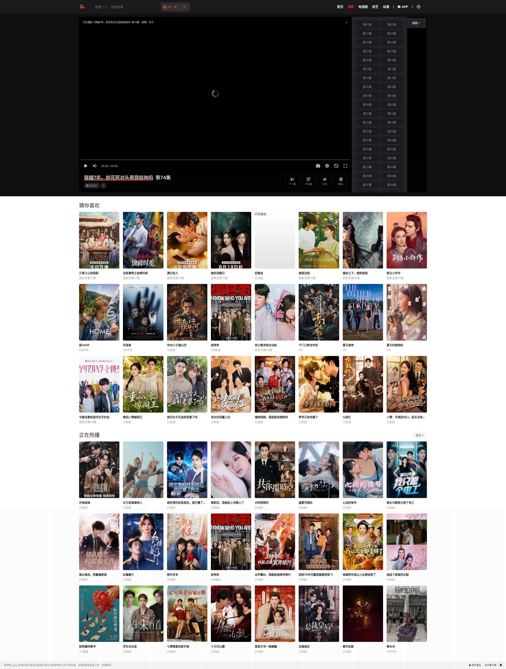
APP (405, 7)
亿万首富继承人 (132, 502)
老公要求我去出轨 (266, 345)
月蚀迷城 (84, 502)
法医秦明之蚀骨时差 (135, 273)
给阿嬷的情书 (87, 646)
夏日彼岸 (348, 345)
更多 (418, 435)
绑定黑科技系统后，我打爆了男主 (187, 502)
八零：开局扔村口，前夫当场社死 (407, 417)
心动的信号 (350, 502)
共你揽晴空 (262, 502)
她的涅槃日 (218, 273)
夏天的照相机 (395, 345)
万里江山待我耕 (88, 273)
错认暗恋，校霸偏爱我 (93, 574)
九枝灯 (347, 417)
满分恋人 (172, 273)
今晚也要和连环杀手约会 (94, 417)
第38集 (391, 184)
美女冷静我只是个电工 (400, 502)
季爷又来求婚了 (308, 417)
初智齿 (259, 273)
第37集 (367, 184)
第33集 (367, 167)
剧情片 (93, 185)
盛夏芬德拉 (305, 502)
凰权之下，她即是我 (355, 273)
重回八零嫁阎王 (132, 417)
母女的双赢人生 (220, 417)
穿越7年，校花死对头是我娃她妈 (118, 177)
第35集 (367, 175)
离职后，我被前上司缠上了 (227, 502)
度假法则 (304, 273)
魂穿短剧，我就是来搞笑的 (271, 417)
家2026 (84, 345)
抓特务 (215, 345)
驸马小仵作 (393, 273)
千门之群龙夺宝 (308, 345)
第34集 (391, 167)
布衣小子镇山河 (176, 345)
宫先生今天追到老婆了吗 (182, 417)
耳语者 (127, 345)
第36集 (391, 175)
